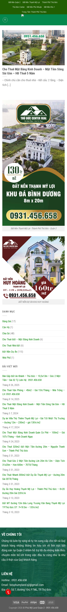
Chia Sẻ (6, 333)
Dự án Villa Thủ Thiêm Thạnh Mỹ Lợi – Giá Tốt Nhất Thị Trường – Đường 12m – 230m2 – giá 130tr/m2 (33, 420)
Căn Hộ (6, 327)
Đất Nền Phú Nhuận (34, 7)
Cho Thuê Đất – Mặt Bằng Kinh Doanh (20, 339)
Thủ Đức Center (18, 7)
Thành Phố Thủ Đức (49, 2)
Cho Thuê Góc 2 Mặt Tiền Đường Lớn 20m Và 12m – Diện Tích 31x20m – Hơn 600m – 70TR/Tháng (33, 462)
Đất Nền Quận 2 (14, 2)
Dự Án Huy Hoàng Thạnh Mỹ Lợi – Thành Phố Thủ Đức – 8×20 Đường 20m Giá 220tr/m (33, 491)
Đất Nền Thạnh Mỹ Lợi (31, 2)
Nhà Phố (6, 357)
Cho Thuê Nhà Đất (11, 345)
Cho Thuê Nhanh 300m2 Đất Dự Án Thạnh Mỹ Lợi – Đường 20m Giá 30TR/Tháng (33, 476)
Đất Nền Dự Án (9, 351)
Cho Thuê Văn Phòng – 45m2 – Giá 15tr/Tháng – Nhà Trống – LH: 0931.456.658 (33, 392)
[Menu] (5, 19)
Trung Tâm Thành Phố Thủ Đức (34, 12)
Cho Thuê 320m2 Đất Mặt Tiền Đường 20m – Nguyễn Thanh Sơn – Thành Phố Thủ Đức (33, 448)
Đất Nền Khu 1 (49, 7)
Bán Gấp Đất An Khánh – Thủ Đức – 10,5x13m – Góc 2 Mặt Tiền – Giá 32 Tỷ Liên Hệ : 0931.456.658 (31, 378)
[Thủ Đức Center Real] (33, 19)
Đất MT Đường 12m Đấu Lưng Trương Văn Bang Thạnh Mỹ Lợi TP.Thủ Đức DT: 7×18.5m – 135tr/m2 (33, 505)
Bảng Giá (6, 321)
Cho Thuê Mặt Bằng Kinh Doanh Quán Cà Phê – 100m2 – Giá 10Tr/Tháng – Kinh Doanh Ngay (33, 434)
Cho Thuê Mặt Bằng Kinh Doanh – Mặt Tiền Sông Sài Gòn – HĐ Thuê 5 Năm (33, 406)
